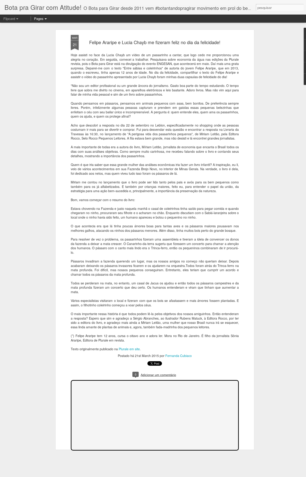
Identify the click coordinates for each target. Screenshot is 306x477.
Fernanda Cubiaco (178, 355)
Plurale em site (129, 349)
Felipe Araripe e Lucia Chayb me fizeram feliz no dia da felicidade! (154, 42)
